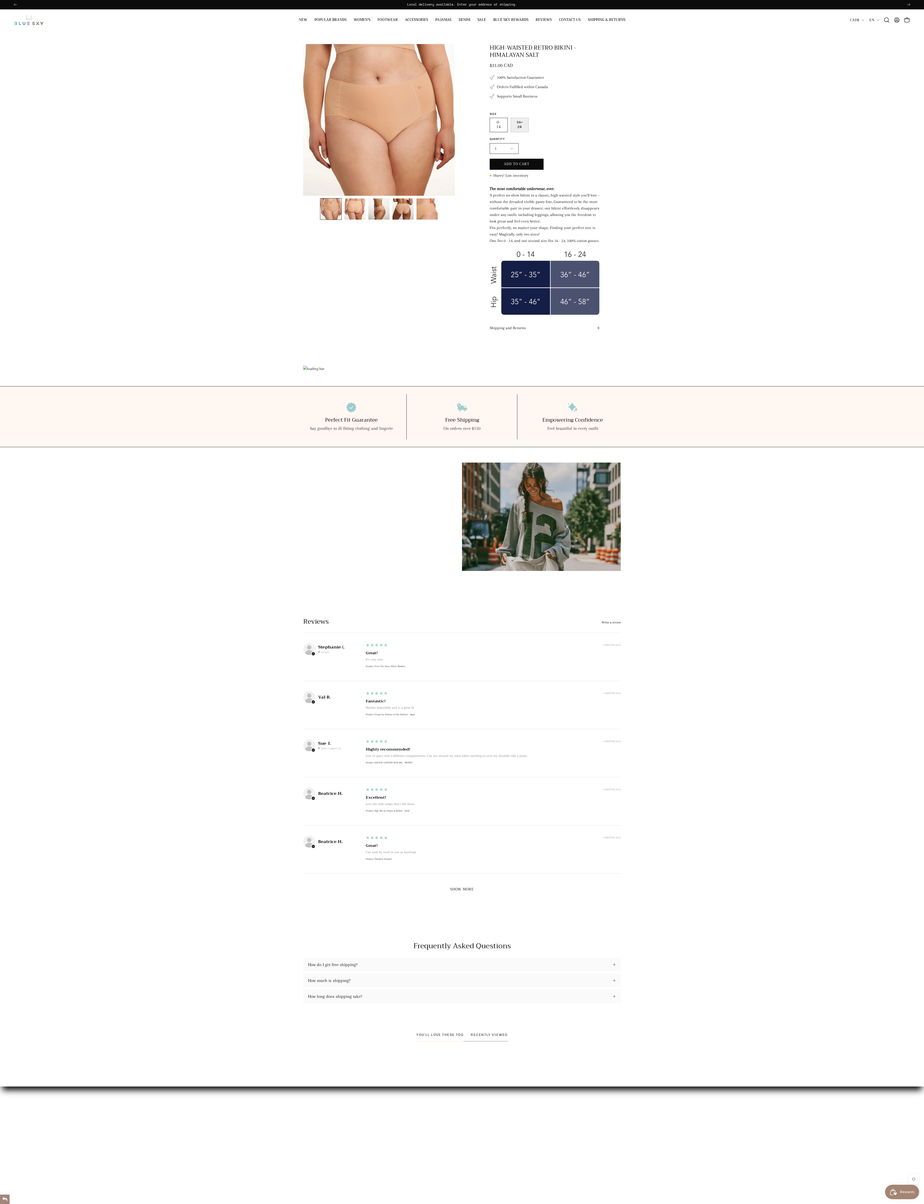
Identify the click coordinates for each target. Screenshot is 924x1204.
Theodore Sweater (383, 858)
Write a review (611, 622)
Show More (462, 889)
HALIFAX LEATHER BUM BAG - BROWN (393, 762)
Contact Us (476, 1122)
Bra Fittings (477, 1132)
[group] (462, 4)
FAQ (470, 1151)
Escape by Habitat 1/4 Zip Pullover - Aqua (394, 714)
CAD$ (854, 20)
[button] (330, 20)
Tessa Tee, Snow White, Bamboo (389, 666)
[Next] (908, 4)
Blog (471, 1142)
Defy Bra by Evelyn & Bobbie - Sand (391, 810)
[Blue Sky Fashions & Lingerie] (28, 20)
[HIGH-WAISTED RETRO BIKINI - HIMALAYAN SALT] (331, 209)
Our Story (475, 1103)
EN (871, 20)
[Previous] (15, 4)
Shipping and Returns (508, 328)
